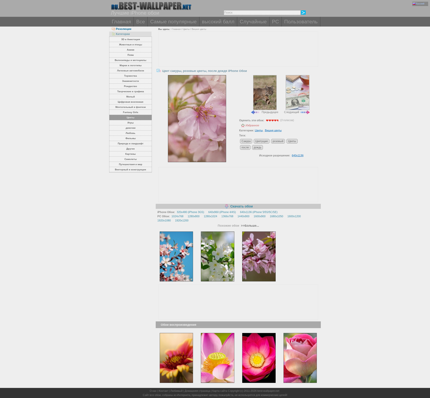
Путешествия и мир (130, 164)
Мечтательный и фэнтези (130, 107)
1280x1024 (210, 216)
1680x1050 (276, 216)
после (245, 147)
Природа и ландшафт (130, 143)
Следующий (291, 112)
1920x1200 (181, 220)
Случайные (253, 21)
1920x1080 (164, 220)
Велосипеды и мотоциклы (130, 60)
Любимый (176, 390)
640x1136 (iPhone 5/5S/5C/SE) (258, 212)
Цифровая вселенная (130, 101)
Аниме (130, 49)
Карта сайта (219, 390)
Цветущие (261, 141)
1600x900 (260, 216)
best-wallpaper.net (268, 390)
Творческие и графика (130, 91)
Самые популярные (173, 21)
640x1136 (298, 155)
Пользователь (301, 21)
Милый (130, 96)
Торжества (130, 75)
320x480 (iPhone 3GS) (190, 212)
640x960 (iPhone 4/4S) (222, 212)
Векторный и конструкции (130, 169)
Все (140, 21)
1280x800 (194, 216)
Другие (130, 148)
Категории (123, 34)
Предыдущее (270, 112)
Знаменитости (130, 81)
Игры (130, 122)
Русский (420, 3)
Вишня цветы (199, 29)
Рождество (130, 86)
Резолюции (123, 29)
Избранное (252, 125)
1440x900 (243, 216)
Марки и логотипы (131, 65)
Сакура (246, 141)
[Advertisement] (238, 56)
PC (275, 21)
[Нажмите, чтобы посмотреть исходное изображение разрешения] (197, 118)
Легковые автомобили (130, 70)
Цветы (130, 117)
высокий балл (218, 21)
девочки (131, 128)
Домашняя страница (197, 390)
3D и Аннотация (130, 39)
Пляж (130, 55)
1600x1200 (294, 216)
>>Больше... (249, 225)
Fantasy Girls (130, 112)
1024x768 (177, 216)
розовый (278, 141)
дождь (257, 147)
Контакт (163, 390)
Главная (121, 21)
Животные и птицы (130, 44)
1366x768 (227, 216)
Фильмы (130, 138)
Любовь (130, 133)
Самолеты (130, 159)
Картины (130, 154)
